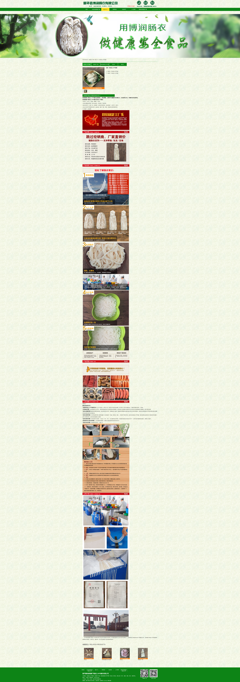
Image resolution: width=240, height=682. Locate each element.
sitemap (105, 680)
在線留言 (124, 9)
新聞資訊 (115, 9)
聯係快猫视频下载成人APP (143, 11)
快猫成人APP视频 (102, 59)
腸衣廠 (83, 669)
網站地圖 (109, 680)
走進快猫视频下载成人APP (96, 11)
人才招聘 (133, 9)
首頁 (87, 9)
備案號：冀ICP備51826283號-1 (88, 680)
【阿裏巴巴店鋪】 (131, 6)
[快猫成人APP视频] (101, 1)
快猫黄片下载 (91, 59)
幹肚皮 (113, 64)
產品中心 (105, 9)
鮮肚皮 (122, 64)
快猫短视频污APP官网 (104, 64)
